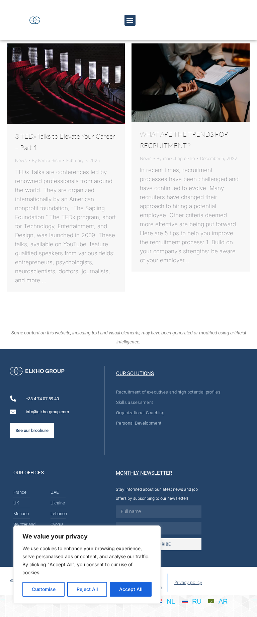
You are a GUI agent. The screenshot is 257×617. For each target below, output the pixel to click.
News (21, 160)
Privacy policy (188, 582)
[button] (130, 20)
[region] (87, 564)
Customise (44, 589)
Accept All (131, 589)
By (46, 160)
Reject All (87, 589)
